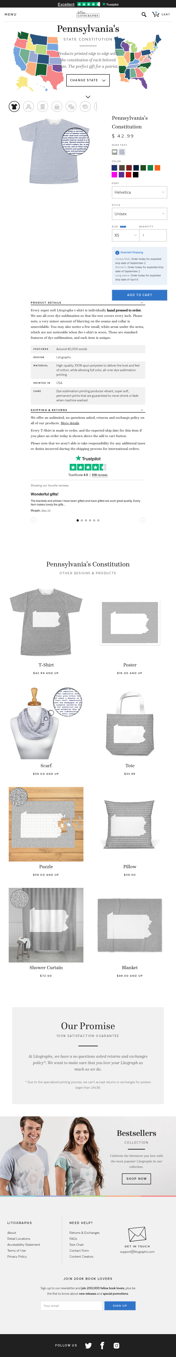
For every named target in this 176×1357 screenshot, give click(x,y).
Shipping (49, 410)
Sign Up (120, 1305)
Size (115, 226)
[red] (128, 174)
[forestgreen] (143, 167)
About (11, 1233)
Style (116, 205)
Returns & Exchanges (84, 1233)
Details (46, 302)
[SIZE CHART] (123, 226)
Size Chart (76, 1244)
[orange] (157, 167)
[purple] (121, 174)
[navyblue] (114, 167)
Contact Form (79, 1250)
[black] (135, 174)
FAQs (73, 1238)
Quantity (146, 226)
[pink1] (114, 174)
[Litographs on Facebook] (102, 1345)
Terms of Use (16, 1250)
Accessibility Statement (23, 1244)
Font (115, 183)
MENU (11, 14)
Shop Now (136, 1178)
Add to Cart (139, 295)
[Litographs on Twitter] (88, 1345)
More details (70, 423)
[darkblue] (136, 167)
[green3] (150, 167)
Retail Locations (18, 1238)
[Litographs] (88, 14)
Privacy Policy (17, 1256)
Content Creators (81, 1256)
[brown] (121, 167)
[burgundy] (129, 167)
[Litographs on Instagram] (116, 1345)
